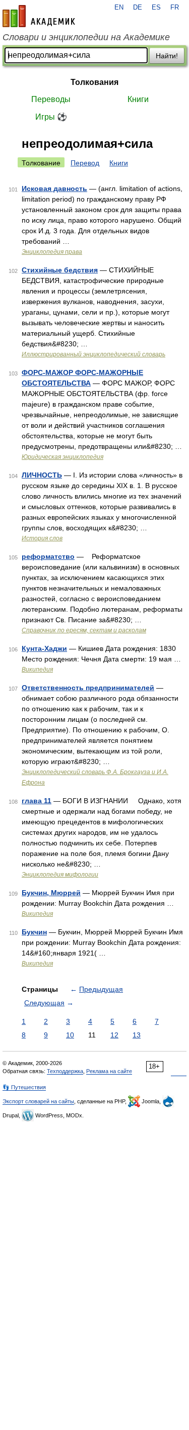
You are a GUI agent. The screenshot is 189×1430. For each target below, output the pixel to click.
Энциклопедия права (52, 251)
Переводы (51, 99)
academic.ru (39, 16)
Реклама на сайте (109, 1071)
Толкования (94, 82)
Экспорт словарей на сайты (38, 1101)
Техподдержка (65, 1071)
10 (70, 1035)
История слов (42, 538)
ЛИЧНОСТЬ (42, 475)
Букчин (34, 932)
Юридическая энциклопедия (62, 456)
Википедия (37, 669)
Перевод (85, 163)
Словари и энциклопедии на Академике (86, 37)
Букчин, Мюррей (51, 893)
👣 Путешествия (24, 1087)
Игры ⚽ (51, 117)
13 (137, 1035)
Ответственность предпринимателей (88, 688)
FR (174, 7)
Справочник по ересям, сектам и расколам (84, 630)
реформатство (48, 556)
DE (137, 7)
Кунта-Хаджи (44, 648)
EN (118, 7)
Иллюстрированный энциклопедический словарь (93, 354)
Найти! (167, 56)
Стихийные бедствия (60, 270)
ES (156, 7)
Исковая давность (54, 188)
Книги (138, 99)
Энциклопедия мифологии (60, 874)
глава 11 (36, 801)
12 (114, 1035)
